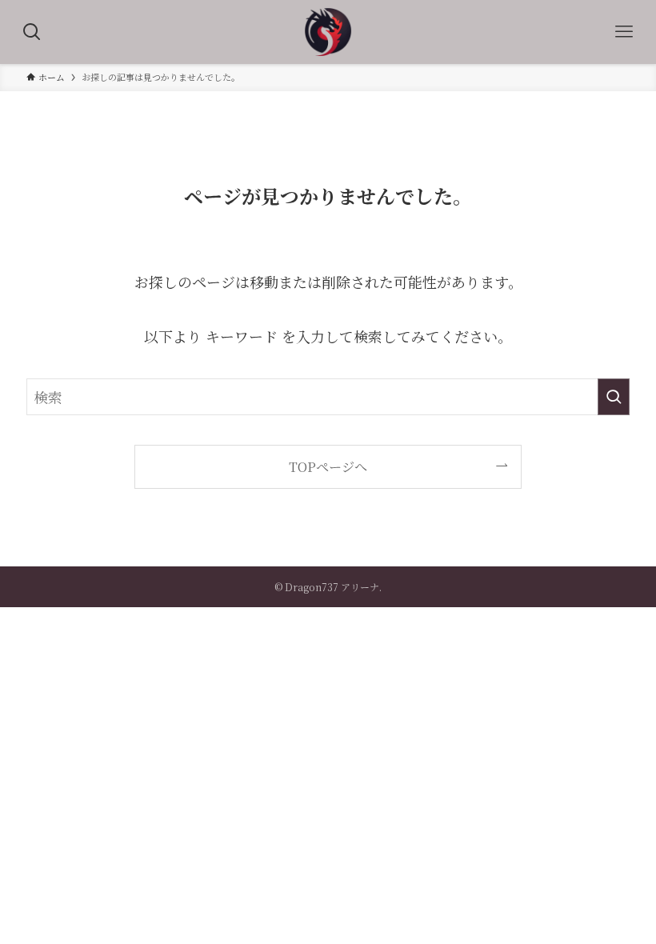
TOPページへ (328, 466)
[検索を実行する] (614, 396)
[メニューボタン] (624, 32)
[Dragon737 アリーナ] (328, 32)
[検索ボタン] (32, 32)
